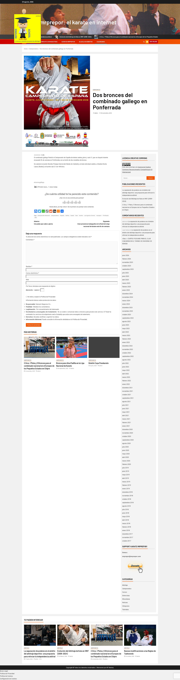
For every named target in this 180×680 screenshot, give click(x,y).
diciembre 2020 (127, 429)
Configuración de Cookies (8, 679)
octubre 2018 (126, 499)
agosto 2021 (126, 401)
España (62, 215)
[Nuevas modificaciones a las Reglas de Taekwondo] (140, 635)
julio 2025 (125, 273)
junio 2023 (125, 325)
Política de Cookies (6, 676)
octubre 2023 (126, 314)
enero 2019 (126, 489)
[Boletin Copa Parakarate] (104, 347)
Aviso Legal (4, 671)
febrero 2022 (126, 381)
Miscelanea (126, 599)
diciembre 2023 (127, 307)
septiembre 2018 (128, 502)
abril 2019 (125, 478)
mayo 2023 (126, 328)
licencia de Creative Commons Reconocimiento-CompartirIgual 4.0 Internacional (137, 169)
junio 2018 (125, 513)
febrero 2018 (126, 527)
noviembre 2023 (127, 311)
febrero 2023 (126, 339)
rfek (35, 217)
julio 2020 (125, 447)
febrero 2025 (126, 287)
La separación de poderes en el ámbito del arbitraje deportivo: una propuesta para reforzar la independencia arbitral (138, 192)
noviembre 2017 (127, 537)
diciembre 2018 (127, 492)
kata (76, 215)
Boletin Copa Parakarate (98, 363)
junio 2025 (125, 276)
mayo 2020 (126, 454)
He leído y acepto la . (41, 297)
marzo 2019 (126, 482)
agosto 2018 (126, 506)
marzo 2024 (126, 301)
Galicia (67, 215)
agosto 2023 (126, 321)
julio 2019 (125, 468)
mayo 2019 (126, 475)
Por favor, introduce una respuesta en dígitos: (41, 286)
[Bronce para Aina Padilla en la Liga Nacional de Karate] (71, 347)
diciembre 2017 (127, 534)
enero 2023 (126, 342)
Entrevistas (126, 595)
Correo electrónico (32, 273)
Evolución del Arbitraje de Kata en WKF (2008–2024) (49, 37)
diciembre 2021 (127, 388)
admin (96, 113)
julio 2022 (125, 363)
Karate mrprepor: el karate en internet (69, 22)
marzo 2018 (126, 523)
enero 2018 (126, 530)
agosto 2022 (126, 360)
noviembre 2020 (127, 433)
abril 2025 (125, 280)
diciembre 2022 (127, 346)
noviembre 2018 (127, 496)
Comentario (30, 240)
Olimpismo (125, 606)
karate (72, 215)
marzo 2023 (126, 335)
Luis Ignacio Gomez (89, 215)
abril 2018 (125, 520)
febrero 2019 (126, 485)
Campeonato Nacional (44, 215)
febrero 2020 (126, 464)
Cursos (124, 592)
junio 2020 (125, 450)
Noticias (125, 602)
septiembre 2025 (128, 269)
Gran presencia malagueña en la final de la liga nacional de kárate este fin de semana (93, 224)
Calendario (101, 42)
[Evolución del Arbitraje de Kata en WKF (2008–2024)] (73, 635)
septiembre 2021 (128, 398)
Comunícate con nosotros (47, 42)
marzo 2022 (126, 377)
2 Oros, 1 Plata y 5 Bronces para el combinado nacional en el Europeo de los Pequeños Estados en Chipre (106, 37)
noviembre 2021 (127, 391)
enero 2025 (126, 290)
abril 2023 (125, 332)
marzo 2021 (126, 419)
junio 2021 (125, 408)
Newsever (100, 667)
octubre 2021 (126, 395)
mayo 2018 (126, 516)
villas (124, 239)
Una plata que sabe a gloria (43, 223)
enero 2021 (126, 426)
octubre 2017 (126, 541)
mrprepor (98, 215)
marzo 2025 (126, 283)
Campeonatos (96, 89)
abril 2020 (125, 457)
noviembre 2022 (127, 349)
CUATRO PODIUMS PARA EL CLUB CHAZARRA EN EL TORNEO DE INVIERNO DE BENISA (137, 241)
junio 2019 (125, 471)
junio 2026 (125, 255)
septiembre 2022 (128, 356)
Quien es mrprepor (68, 42)
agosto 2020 (126, 443)
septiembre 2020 (128, 440)
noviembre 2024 (127, 297)
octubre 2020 (126, 436)
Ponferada (105, 215)
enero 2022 (126, 384)
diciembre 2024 (127, 294)
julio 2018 (125, 509)
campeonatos (55, 215)
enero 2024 (126, 304)
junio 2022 (125, 367)
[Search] (144, 42)
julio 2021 (125, 405)
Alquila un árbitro (86, 42)
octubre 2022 (126, 353)
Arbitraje (125, 585)
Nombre (29, 266)
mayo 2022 (126, 370)
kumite (81, 215)
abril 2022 (125, 374)
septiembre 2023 (128, 318)
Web (27, 280)
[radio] (64, 202)
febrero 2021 (126, 422)
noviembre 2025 (127, 262)
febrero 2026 (126, 259)
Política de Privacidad (48, 297)
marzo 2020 (126, 461)
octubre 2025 (126, 266)
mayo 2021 (126, 412)
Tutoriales (125, 609)
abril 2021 (125, 415)
